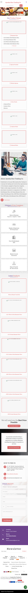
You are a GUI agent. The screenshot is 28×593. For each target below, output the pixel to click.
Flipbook (5, 557)
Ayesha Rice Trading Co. (13, 2)
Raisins (6, 108)
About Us (13, 556)
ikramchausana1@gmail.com (14, 478)
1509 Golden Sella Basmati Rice (14, 394)
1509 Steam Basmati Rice (14, 414)
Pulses (7, 566)
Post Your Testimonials (14, 447)
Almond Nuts (7, 104)
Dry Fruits (14, 102)
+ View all (14, 45)
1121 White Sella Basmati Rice (11, 41)
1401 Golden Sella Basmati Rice (11, 43)
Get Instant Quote (13, 426)
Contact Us (22, 557)
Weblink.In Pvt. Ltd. (16, 578)
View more (7, 200)
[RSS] (17, 559)
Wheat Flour (14, 568)
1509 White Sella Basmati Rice (14, 374)
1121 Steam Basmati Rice (10, 39)
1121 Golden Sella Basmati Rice (11, 37)
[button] (12, 474)
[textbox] (13, 6)
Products (20, 556)
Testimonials (13, 557)
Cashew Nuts (7, 106)
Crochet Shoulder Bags (17, 566)
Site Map (12, 559)
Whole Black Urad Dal (14, 294)
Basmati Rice (14, 35)
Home (6, 556)
